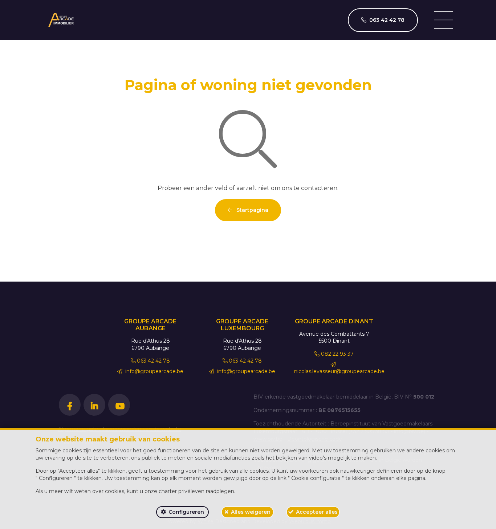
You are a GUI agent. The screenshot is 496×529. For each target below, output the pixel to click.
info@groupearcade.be (153, 371)
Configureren (186, 512)
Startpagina (251, 210)
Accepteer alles (317, 512)
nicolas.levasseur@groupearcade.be (339, 371)
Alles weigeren (251, 512)
